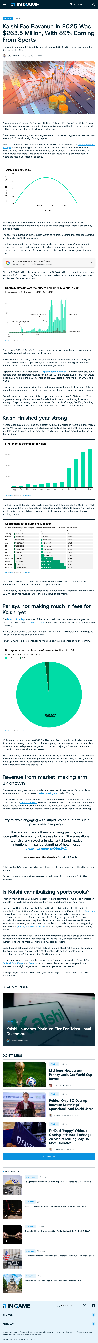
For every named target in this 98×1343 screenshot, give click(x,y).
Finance (7, 19)
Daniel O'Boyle (14, 56)
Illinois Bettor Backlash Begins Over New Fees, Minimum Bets (52, 1280)
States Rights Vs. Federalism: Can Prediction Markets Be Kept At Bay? (57, 1231)
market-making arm (47, 793)
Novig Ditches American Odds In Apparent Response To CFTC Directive (57, 1181)
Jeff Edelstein (18, 1040)
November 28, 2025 (67, 856)
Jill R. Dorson (60, 1085)
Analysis (30, 1202)
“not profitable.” (28, 802)
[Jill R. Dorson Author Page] (50, 1085)
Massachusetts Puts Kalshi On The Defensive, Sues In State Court (55, 1206)
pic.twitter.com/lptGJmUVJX (46, 848)
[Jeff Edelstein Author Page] (8, 1040)
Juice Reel (90, 911)
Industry (30, 1276)
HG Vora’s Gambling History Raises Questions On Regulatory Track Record (59, 1255)
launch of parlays (16, 619)
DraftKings (17, 963)
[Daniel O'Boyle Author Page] (4, 56)
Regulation (31, 1177)
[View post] (49, 1019)
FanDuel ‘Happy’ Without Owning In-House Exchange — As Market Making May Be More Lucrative (72, 1136)
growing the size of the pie (31, 926)
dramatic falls (37, 622)
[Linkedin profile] (93, 1305)
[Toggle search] (93, 4)
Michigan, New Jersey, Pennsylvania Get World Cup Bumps (70, 1074)
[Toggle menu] (4, 4)
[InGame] (25, 4)
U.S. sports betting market (52, 371)
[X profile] (84, 1305)
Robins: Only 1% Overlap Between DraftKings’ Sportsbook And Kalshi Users (71, 1104)
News (10, 1022)
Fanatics (33, 963)
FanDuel (7, 963)
